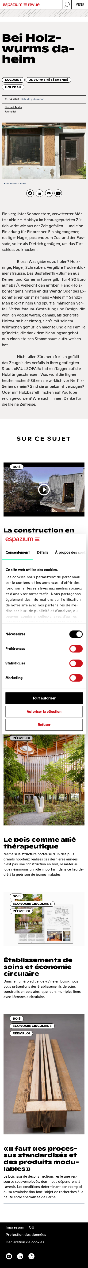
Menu (80, 5)
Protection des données (26, 1234)
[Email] (49, 193)
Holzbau (13, 87)
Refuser (44, 724)
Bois (17, 467)
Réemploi (21, 738)
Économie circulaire (32, 904)
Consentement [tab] (17, 552)
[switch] (76, 648)
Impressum (15, 1227)
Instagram (31, 1256)
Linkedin (20, 1256)
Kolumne (13, 80)
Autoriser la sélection (44, 711)
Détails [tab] (42, 552)
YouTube (9, 1256)
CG (31, 1227)
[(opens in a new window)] (58, 193)
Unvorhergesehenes (48, 80)
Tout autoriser (44, 698)
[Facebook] (30, 193)
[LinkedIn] (39, 193)
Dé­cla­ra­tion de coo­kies (25, 1242)
